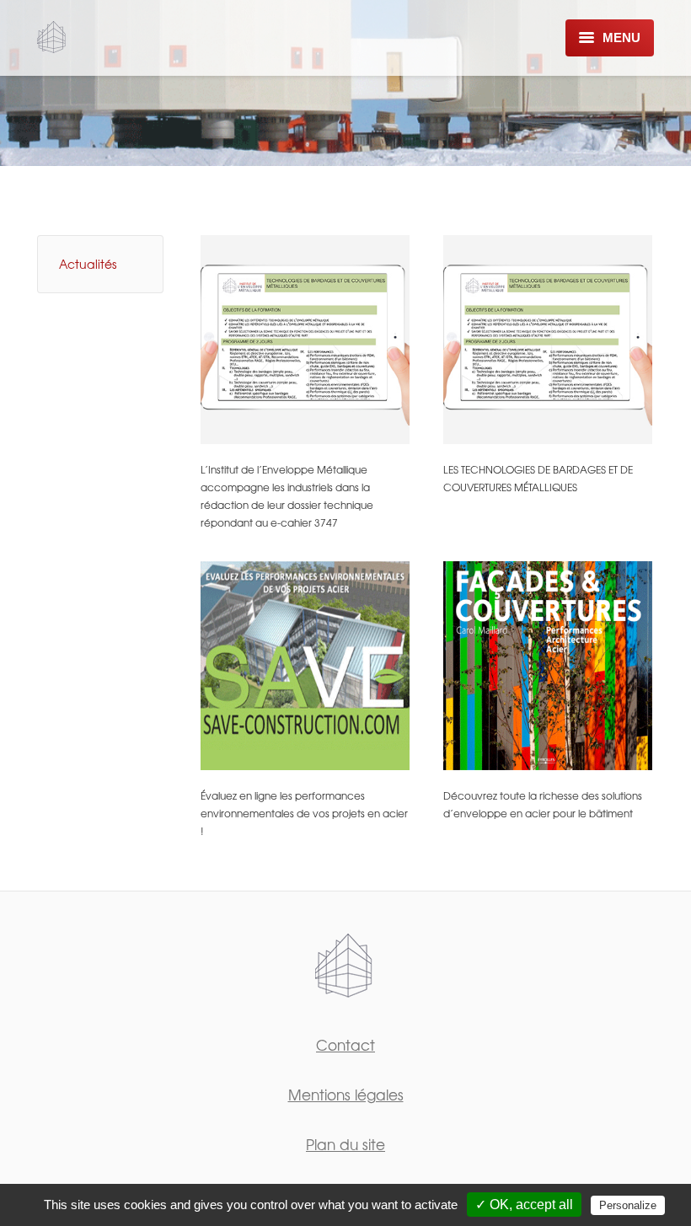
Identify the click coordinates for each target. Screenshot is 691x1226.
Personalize (627, 1205)
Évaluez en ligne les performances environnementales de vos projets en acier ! (304, 813)
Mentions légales (346, 1094)
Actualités (87, 263)
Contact (345, 1044)
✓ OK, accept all (524, 1204)
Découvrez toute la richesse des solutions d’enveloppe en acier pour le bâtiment (542, 804)
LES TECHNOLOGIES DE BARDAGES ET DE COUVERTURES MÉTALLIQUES (538, 478)
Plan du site (345, 1143)
